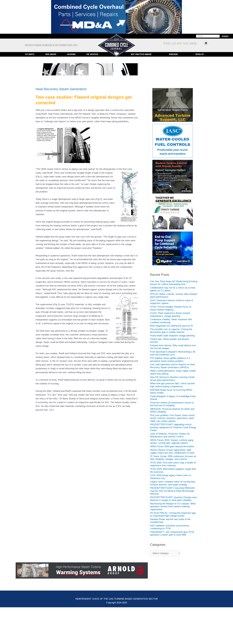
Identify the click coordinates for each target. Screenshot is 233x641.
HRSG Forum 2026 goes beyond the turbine (172, 446)
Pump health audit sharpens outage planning (172, 335)
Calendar (71, 54)
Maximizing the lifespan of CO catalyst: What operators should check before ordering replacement (173, 506)
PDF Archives (92, 54)
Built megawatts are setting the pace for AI (171, 325)
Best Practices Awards (141, 54)
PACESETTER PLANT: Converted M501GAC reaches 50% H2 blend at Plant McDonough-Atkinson (172, 491)
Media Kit (200, 54)
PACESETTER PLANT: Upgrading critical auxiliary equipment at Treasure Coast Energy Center (173, 427)
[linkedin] (206, 43)
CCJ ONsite (29, 54)
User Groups (50, 54)
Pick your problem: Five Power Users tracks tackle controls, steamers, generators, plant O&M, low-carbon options (172, 418)
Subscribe (173, 54)
